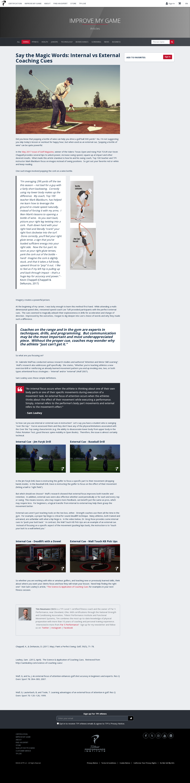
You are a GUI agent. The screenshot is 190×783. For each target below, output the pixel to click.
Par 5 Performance (69, 624)
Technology (67, 42)
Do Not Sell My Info (167, 763)
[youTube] (164, 735)
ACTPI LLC (24, 763)
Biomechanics (82, 42)
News (106, 42)
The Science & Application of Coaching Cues (67, 586)
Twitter (45, 627)
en (186, 3)
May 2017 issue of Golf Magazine (38, 151)
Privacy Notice (92, 763)
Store (73, 3)
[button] (41, 458)
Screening (96, 42)
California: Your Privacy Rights (145, 763)
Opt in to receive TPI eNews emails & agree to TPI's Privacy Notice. (92, 723)
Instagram (56, 627)
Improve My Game (33, 3)
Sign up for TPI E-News (25, 748)
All (18, 42)
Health (45, 42)
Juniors (54, 42)
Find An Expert (60, 3)
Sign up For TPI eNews (95, 713)
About (47, 3)
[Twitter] (152, 735)
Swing (26, 42)
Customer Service (23, 751)
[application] (41, 459)
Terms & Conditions (108, 763)
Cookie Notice (125, 763)
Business (116, 42)
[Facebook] (146, 735)
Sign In (168, 57)
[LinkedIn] (171, 735)
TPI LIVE (82, 3)
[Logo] (62, 469)
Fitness (35, 42)
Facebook (68, 627)
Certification (15, 3)
